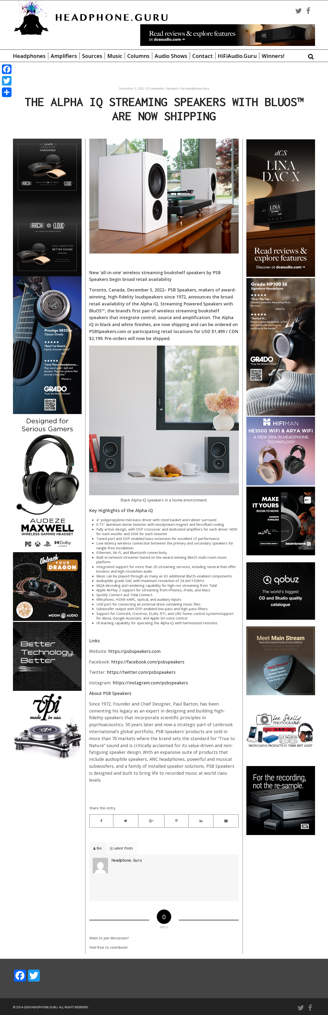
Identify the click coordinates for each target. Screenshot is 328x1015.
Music (114, 55)
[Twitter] (6, 81)
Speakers (173, 89)
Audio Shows (171, 55)
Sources (92, 55)
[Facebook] (6, 69)
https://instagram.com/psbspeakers (150, 683)
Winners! (273, 55)
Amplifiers (64, 55)
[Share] (6, 92)
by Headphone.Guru (195, 89)
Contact (202, 55)
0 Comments (155, 89)
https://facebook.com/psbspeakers (147, 662)
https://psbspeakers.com (134, 651)
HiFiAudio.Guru (237, 55)
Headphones (29, 55)
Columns (138, 55)
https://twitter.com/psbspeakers (141, 672)
